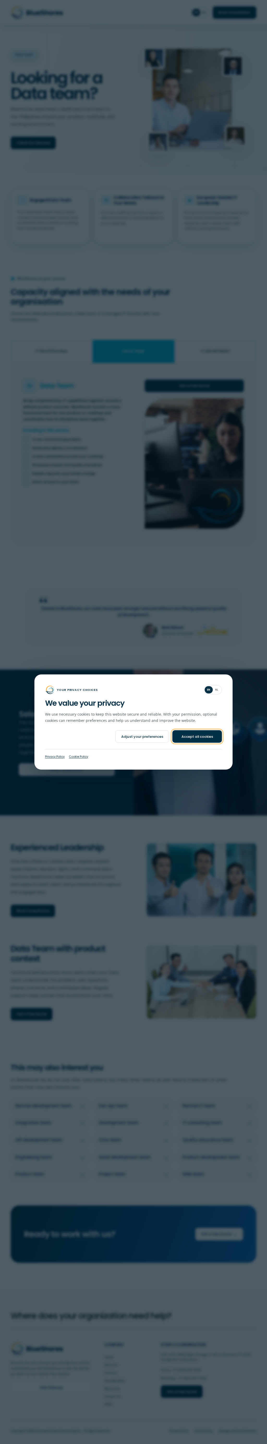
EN (208, 689)
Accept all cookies (197, 736)
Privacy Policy (55, 756)
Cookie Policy (78, 756)
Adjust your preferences (142, 736)
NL (217, 689)
